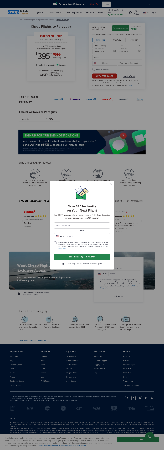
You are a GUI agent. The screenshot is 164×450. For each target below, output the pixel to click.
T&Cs (103, 246)
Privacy (79, 264)
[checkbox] (55, 242)
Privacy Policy (61, 249)
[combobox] (82, 225)
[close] (110, 183)
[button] (60, 236)
